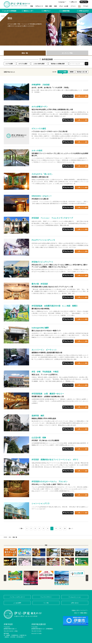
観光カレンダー (28, 11)
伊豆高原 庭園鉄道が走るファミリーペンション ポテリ (55, 459)
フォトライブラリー (46, 597)
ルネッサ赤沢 (37, 150)
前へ (22, 528)
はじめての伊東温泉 (10, 11)
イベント (73, 6)
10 (64, 528)
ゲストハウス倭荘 (39, 129)
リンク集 (46, 603)
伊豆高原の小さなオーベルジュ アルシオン (50, 481)
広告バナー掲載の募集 (80, 613)
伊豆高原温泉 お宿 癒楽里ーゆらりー (48, 394)
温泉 (55, 6)
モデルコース (39, 6)
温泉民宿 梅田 (38, 416)
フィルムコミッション (74, 597)
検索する (86, 63)
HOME (5, 537)
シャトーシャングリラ (41, 503)
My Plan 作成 (69, 96)
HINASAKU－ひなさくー (42, 196)
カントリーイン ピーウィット (44, 350)
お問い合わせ (75, 603)
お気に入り (74, 2)
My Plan (84, 2)
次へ (70, 528)
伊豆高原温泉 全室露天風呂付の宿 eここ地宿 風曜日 (55, 306)
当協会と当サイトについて (79, 610)
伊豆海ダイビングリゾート (42, 262)
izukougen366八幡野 (40, 328)
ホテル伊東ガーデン (40, 107)
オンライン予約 (67, 53)
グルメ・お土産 (63, 6)
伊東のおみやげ (84, 11)
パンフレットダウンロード (17, 597)
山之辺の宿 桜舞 (39, 438)
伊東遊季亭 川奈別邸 (41, 85)
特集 (31, 6)
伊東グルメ (47, 11)
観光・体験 (48, 6)
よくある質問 (17, 603)
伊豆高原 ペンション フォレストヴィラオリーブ (52, 218)
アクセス (85, 6)
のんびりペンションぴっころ (43, 240)
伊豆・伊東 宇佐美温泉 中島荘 (45, 372)
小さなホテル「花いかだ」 (42, 174)
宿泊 (79, 6)
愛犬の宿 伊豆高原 (40, 284)
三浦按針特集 (65, 11)
